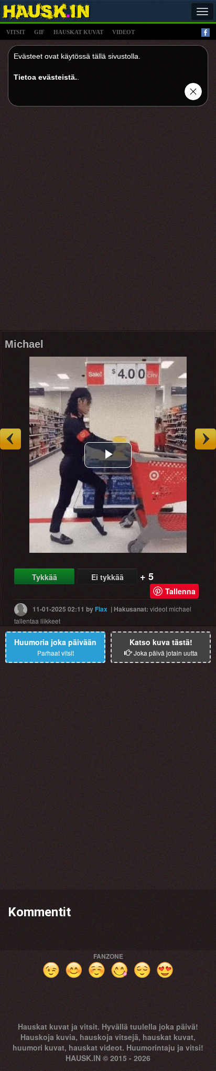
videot (123, 32)
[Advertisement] (108, 222)
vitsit (15, 32)
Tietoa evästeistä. (45, 77)
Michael (24, 344)
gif (39, 32)
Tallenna (180, 591)
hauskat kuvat (78, 32)
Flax (101, 609)
